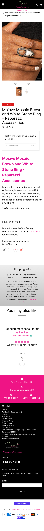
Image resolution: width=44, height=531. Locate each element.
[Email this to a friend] (21, 250)
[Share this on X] (4, 250)
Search (4, 410)
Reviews (5, 414)
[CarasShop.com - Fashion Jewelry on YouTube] (19, 463)
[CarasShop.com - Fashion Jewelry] (22, 5)
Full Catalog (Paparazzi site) (12, 412)
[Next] (28, 83)
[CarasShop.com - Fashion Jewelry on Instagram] (6, 463)
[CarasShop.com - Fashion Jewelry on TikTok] (12, 463)
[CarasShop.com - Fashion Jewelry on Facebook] (3, 463)
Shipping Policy (7, 421)
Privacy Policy (7, 423)
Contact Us (6, 427)
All (26, 10)
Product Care (6, 416)
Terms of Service (8, 425)
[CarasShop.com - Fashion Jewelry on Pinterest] (9, 463)
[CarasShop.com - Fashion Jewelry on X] (16, 463)
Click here (35, 231)
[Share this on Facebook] (10, 250)
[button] (20, 364)
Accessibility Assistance (10, 438)
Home (19, 10)
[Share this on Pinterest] (15, 250)
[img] (22, 332)
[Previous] (15, 83)
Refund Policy (7, 418)
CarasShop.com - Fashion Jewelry (25, 510)
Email (5, 480)
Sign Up (22, 491)
